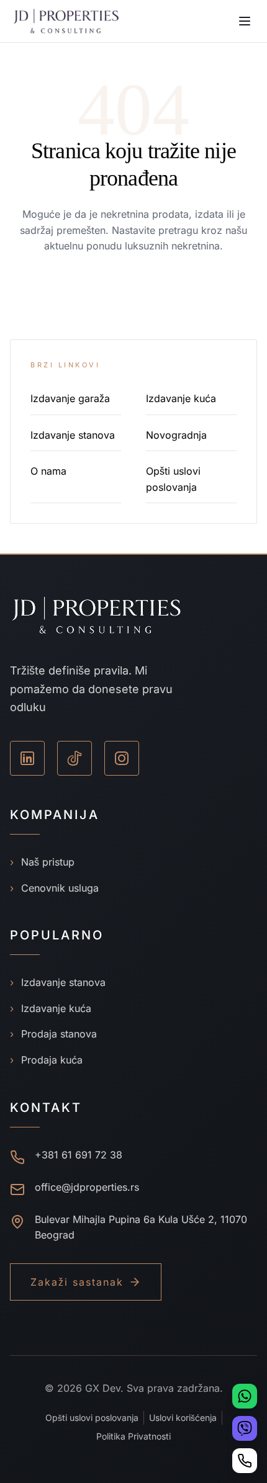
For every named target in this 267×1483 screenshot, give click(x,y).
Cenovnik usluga (54, 888)
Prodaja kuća (46, 1060)
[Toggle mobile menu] (244, 21)
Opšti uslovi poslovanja (91, 1417)
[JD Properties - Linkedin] (27, 758)
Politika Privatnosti (133, 1436)
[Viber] (244, 1428)
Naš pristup (42, 862)
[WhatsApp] (244, 1396)
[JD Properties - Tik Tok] (74, 758)
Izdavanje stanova (72, 435)
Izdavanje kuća (181, 398)
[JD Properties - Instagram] (121, 758)
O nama (48, 471)
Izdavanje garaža (70, 398)
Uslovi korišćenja (183, 1417)
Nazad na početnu (133, 294)
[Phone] (244, 1460)
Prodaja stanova (53, 1034)
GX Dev (102, 1388)
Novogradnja (176, 435)
